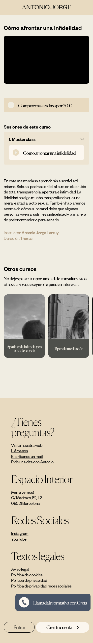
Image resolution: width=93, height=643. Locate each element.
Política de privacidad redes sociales (41, 586)
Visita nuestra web (26, 445)
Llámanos (19, 451)
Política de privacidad (29, 580)
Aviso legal (20, 569)
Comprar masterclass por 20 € (45, 105)
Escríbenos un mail (27, 456)
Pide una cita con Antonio (32, 462)
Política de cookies (27, 575)
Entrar (19, 627)
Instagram (20, 533)
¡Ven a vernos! (22, 492)
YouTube (19, 539)
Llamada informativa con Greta (60, 602)
